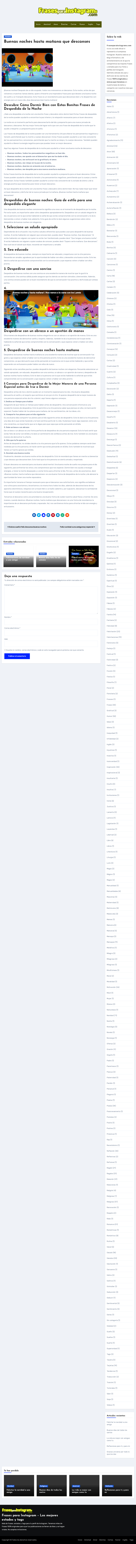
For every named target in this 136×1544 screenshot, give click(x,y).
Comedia (110, 332)
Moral (109, 976)
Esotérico (110, 575)
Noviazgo (110, 1038)
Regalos (110, 1174)
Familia (110, 615)
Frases (109, 705)
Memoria (110, 925)
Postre (109, 1123)
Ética (109, 586)
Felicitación (111, 632)
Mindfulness (112, 970)
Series (109, 1315)
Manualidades (112, 891)
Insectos (110, 756)
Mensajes (110, 942)
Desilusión (111, 451)
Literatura (111, 852)
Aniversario (111, 163)
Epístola (110, 564)
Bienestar (111, 231)
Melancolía (111, 914)
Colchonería (112, 327)
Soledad (110, 1326)
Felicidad (110, 626)
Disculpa (110, 502)
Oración (110, 1049)
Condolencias (112, 338)
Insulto (109, 784)
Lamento (110, 812)
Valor (109, 1394)
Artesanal (111, 174)
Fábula (109, 603)
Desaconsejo (112, 411)
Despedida (111, 468)
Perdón (110, 1083)
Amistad (47, 24)
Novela (109, 1032)
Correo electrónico (12, 628)
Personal (110, 1089)
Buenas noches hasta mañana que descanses (47, 42)
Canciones (111, 265)
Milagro (110, 953)
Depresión (111, 406)
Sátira (109, 1275)
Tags (98, 24)
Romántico (111, 1236)
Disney (109, 513)
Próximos (110, 1134)
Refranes (110, 1162)
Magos (109, 880)
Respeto (110, 1213)
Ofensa (110, 1044)
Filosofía (110, 682)
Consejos (110, 349)
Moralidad (111, 982)
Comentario (9, 585)
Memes (109, 919)
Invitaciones (112, 795)
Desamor (110, 428)
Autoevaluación (113, 202)
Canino (110, 270)
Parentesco (111, 1066)
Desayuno (111, 434)
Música (109, 1004)
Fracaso (110, 699)
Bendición (111, 219)
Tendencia (111, 1371)
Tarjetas (110, 1366)
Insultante (111, 778)
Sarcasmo (111, 1270)
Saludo (109, 1253)
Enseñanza (111, 558)
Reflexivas (111, 1157)
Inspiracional (112, 773)
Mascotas (111, 897)
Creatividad (111, 366)
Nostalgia (111, 1027)
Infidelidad (111, 739)
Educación (111, 536)
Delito (109, 394)
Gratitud (110, 711)
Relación (110, 1179)
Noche (109, 1021)
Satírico (110, 1281)
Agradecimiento (113, 140)
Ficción (110, 671)
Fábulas (110, 609)
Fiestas (110, 677)
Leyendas (111, 829)
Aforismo (110, 129)
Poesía (109, 1106)
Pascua (110, 1072)
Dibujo (109, 496)
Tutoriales (111, 1388)
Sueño (109, 1332)
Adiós (109, 106)
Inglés (90, 24)
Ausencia (110, 186)
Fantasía (110, 620)
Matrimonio (111, 908)
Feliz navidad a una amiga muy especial (77, 527)
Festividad (111, 660)
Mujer (109, 999)
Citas (109, 315)
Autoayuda (111, 191)
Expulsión (111, 598)
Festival (110, 654)
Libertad (110, 835)
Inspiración (111, 767)
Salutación (111, 1264)
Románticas (111, 1230)
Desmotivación (113, 462)
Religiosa (110, 1196)
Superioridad (112, 1349)
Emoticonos (111, 547)
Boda (109, 242)
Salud (109, 1247)
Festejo (110, 648)
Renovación (111, 1207)
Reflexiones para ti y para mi (118, 1446)
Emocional (111, 541)
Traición (110, 1382)
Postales (110, 1117)
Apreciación (111, 169)
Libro (109, 840)
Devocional (111, 490)
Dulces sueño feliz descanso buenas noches (27, 527)
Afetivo (110, 123)
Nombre (8, 617)
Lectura (110, 818)
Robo (109, 1219)
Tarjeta (110, 1360)
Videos (109, 1405)
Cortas (73, 24)
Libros (109, 846)
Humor (82, 24)
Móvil (109, 993)
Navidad (110, 1015)
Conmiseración (113, 344)
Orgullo (110, 1055)
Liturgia (110, 857)
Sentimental (112, 1303)
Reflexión (111, 1151)
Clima (109, 321)
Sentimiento (112, 1309)
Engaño (110, 552)
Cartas (109, 281)
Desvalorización (113, 485)
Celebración (111, 293)
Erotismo (110, 569)
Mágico (110, 874)
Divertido (110, 524)
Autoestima (111, 197)
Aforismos (111, 135)
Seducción (111, 1292)
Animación (111, 157)
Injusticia (110, 750)
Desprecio (111, 479)
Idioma (109, 728)
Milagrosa (111, 959)
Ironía (109, 801)
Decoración (111, 389)
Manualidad (111, 886)
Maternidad (111, 903)
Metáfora (110, 948)
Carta (109, 276)
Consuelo (110, 355)
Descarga (111, 440)
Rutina (109, 1241)
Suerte (109, 1343)
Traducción (111, 1377)
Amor (56, 24)
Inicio (38, 24)
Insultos (110, 790)
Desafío (110, 417)
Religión (110, 1190)
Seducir (110, 1298)
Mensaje (110, 936)
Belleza (110, 214)
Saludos (8, 36)
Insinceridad (112, 761)
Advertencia (112, 112)
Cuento (110, 372)
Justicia (110, 807)
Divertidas (111, 519)
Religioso (110, 1202)
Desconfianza (112, 445)
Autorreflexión (113, 208)
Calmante (111, 253)
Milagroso (111, 965)
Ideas (109, 722)
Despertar (111, 473)
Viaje (109, 1399)
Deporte (110, 400)
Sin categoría (112, 1320)
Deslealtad (111, 457)
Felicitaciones (112, 637)
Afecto (110, 118)
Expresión (111, 592)
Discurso (110, 507)
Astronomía (111, 180)
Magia (109, 869)
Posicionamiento (113, 1111)
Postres (110, 1128)
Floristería (111, 694)
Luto (109, 863)
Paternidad (111, 1078)
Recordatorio (112, 1145)
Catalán (110, 287)
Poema (109, 1100)
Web (6, 639)
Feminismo (111, 643)
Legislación (111, 823)
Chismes (110, 298)
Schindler (111, 1286)
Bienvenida (111, 236)
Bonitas (64, 24)
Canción (110, 259)
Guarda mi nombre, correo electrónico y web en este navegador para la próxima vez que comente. (45, 650)
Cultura (110, 377)
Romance (110, 1224)
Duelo (109, 530)
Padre (109, 1061)
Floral (109, 688)
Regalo (109, 1168)
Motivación (111, 987)
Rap (108, 1140)
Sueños (110, 1337)
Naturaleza (111, 1010)
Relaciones (111, 1185)
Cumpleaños (112, 383)
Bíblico (109, 225)
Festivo (110, 665)
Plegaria (110, 1094)
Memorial (110, 931)
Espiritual (110, 581)
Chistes (110, 304)
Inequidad (111, 733)
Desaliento (111, 423)
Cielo (109, 310)
